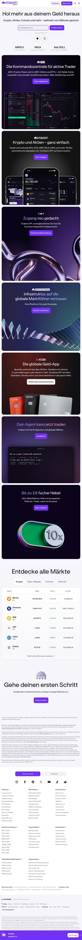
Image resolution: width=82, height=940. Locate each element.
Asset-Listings (33, 810)
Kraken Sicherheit (35, 793)
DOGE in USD (6, 844)
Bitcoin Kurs (60, 793)
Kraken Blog (33, 798)
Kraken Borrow (7, 818)
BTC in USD (5, 831)
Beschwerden (33, 818)
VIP (37, 904)
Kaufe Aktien (61, 827)
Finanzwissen (34, 859)
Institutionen (6, 807)
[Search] (75, 3)
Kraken (10, 904)
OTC (59, 907)
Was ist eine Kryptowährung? (39, 863)
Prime (54, 907)
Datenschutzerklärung (20, 887)
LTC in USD (5, 853)
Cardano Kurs (60, 804)
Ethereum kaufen (34, 833)
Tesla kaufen (60, 833)
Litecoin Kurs (60, 810)
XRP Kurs (59, 801)
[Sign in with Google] (45, 38)
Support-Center (34, 815)
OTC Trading (6, 804)
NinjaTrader (25, 904)
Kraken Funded (7, 821)
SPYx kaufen (6, 871)
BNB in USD (6, 839)
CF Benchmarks (30, 907)
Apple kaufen (60, 836)
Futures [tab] (49, 581)
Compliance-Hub (64, 887)
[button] (80, 935)
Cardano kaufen (34, 842)
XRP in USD (5, 836)
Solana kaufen (33, 844)
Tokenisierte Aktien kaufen (12, 859)
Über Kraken (34, 790)
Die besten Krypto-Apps (37, 874)
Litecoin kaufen (34, 847)
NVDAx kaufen (7, 863)
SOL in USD (5, 842)
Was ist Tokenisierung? (36, 871)
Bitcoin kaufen (34, 831)
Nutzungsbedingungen (32, 742)
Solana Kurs (60, 807)
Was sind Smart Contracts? (38, 865)
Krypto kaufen (7, 793)
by (6, 899)
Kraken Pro (17, 904)
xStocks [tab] (62, 581)
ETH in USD (5, 833)
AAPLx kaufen (6, 868)
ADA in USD (6, 847)
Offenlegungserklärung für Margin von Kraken (15, 729)
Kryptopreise (61, 790)
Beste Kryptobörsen (36, 876)
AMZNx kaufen (7, 874)
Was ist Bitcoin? (34, 868)
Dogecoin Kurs (61, 798)
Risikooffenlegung (45, 734)
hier (17, 920)
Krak (50, 907)
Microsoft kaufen (61, 844)
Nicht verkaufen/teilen (49, 887)
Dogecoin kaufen (34, 836)
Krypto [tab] (19, 581)
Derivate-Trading (7, 801)
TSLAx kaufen (6, 865)
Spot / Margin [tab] (34, 581)
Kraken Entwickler (35, 801)
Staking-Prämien (7, 812)
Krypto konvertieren (9, 827)
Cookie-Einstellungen (34, 887)
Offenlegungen (36, 890)
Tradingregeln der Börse (24, 890)
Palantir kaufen (61, 842)
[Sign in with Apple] (37, 38)
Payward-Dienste (13, 907)
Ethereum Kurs (61, 796)
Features (5, 790)
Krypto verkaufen (8, 796)
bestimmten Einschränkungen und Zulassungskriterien (59, 725)
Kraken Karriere (34, 796)
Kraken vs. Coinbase (36, 879)
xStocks (21, 907)
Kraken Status (34, 812)
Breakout (32, 904)
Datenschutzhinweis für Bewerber (52, 890)
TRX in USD (5, 850)
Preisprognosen (61, 815)
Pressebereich (33, 804)
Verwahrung (65, 907)
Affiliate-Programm (35, 807)
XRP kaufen (33, 839)
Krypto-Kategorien (62, 812)
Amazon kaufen (61, 839)
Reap (37, 907)
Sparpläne (5, 815)
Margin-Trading (7, 798)
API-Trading (6, 810)
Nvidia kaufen (60, 831)
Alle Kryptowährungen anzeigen (40, 656)
